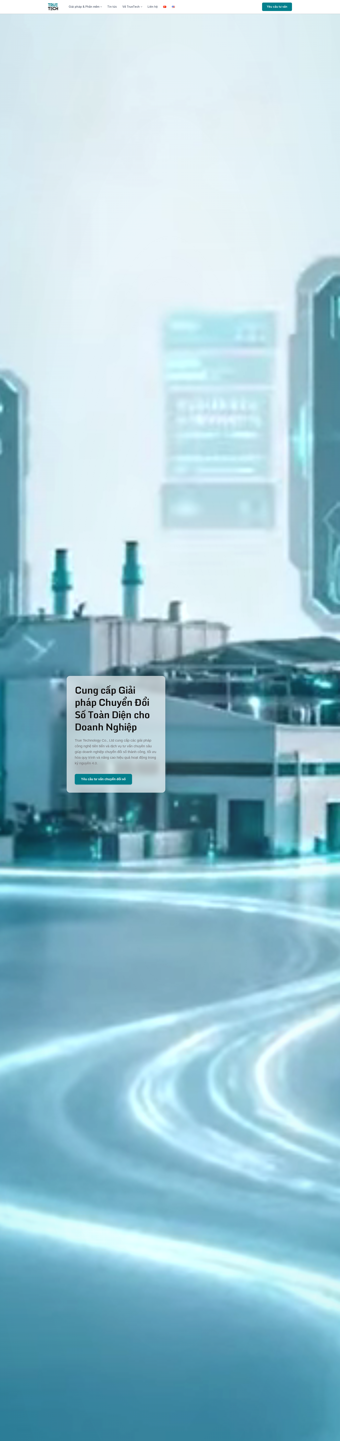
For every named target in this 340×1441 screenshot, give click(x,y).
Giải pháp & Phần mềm (84, 6)
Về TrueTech (131, 6)
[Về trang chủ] (53, 6)
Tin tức (112, 6)
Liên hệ (153, 6)
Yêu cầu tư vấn (277, 6)
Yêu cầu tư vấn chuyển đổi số (103, 779)
